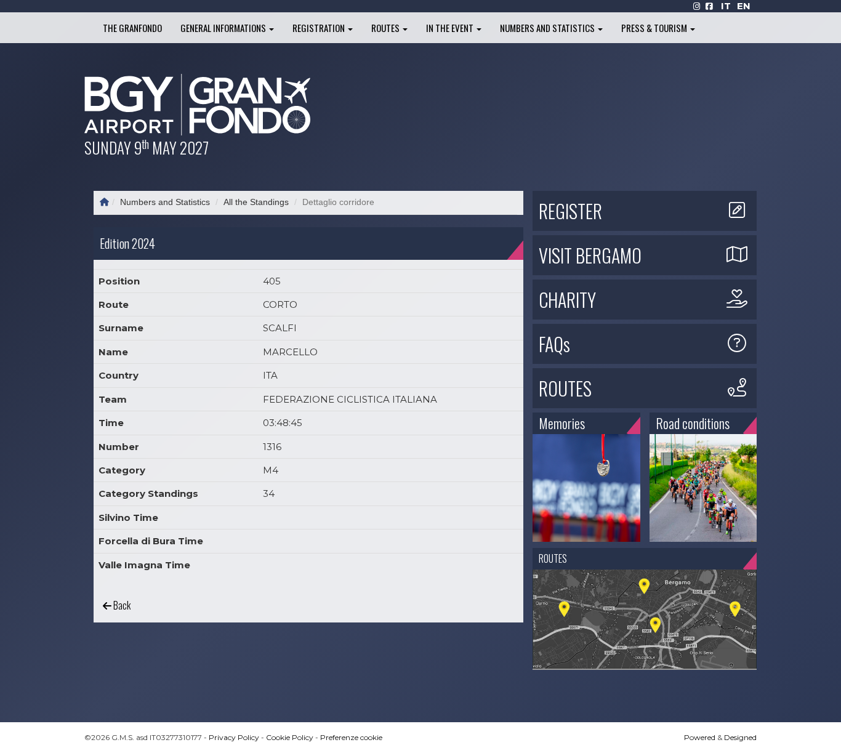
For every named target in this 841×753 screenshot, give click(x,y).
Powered (699, 737)
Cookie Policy (289, 737)
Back (121, 605)
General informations (224, 27)
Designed (740, 737)
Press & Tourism (655, 27)
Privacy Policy (234, 737)
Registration (319, 27)
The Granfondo (132, 27)
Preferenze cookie (351, 737)
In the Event (450, 27)
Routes (386, 27)
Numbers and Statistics (548, 27)
